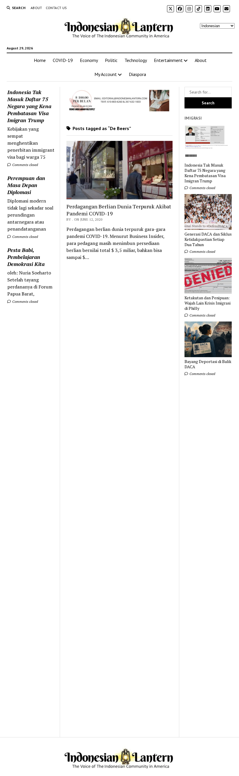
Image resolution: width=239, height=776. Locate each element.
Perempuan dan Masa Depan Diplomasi (26, 185)
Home (40, 60)
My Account (105, 74)
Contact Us (56, 8)
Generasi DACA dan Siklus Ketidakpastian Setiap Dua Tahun (208, 239)
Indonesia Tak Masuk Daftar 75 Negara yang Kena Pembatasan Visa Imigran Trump (29, 106)
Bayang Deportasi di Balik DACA (207, 364)
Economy (89, 60)
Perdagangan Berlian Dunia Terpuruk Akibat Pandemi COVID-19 (118, 210)
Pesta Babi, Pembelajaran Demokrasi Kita (26, 256)
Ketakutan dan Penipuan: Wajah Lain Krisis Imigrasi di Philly (207, 303)
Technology (135, 60)
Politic (111, 60)
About (36, 8)
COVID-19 (63, 60)
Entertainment (168, 60)
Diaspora (137, 74)
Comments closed (24, 165)
